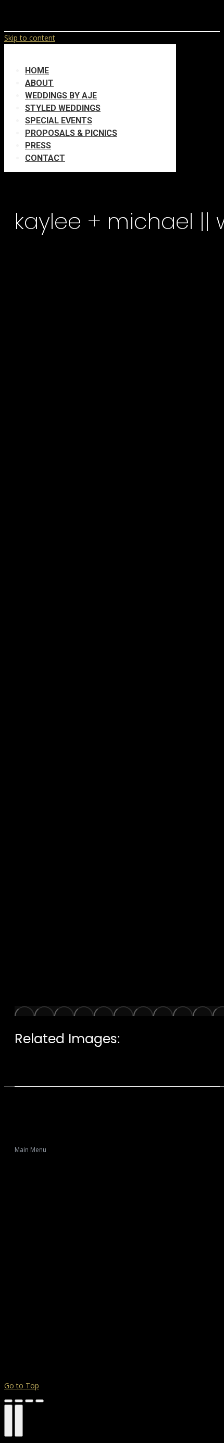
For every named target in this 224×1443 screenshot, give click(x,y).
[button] (90, 54)
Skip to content (29, 38)
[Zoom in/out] (39, 1400)
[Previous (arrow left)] (8, 1420)
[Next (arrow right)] (19, 1420)
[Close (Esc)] (8, 1400)
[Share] (19, 1400)
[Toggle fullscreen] (29, 1400)
